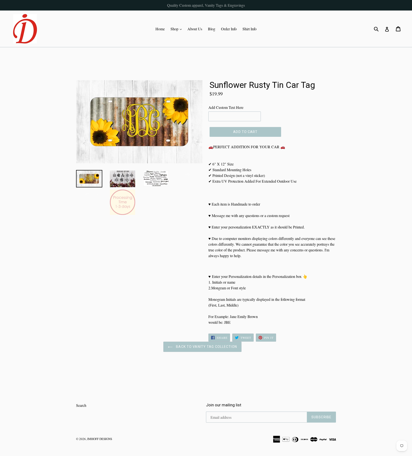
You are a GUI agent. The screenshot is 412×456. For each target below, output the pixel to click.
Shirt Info (249, 28)
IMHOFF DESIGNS (99, 439)
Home (160, 28)
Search (81, 405)
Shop (177, 28)
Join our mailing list (223, 405)
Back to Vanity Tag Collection (206, 347)
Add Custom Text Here (225, 107)
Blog (211, 28)
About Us (194, 28)
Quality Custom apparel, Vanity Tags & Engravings (206, 5)
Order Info (229, 28)
